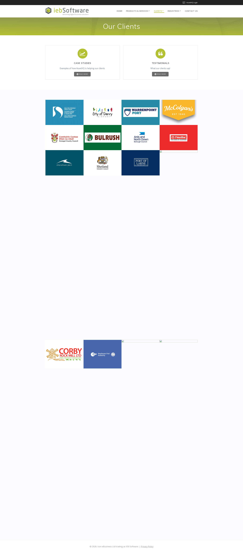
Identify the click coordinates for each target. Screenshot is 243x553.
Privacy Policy (147, 546)
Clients (158, 11)
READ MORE (83, 74)
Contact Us (191, 11)
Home (120, 11)
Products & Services (137, 11)
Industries (173, 11)
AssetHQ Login (192, 2)
